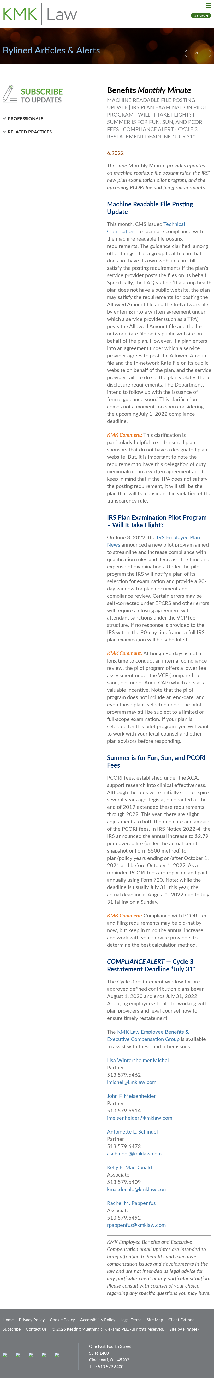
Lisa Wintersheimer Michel (138, 1060)
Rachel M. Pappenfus (131, 1203)
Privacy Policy (32, 1320)
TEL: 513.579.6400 (106, 1367)
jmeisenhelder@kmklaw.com (139, 1118)
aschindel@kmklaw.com (134, 1153)
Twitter (45, 1356)
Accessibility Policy (97, 1320)
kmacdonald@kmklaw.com (137, 1189)
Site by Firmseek (184, 1329)
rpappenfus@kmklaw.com (136, 1225)
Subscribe (12, 1329)
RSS (58, 1356)
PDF (198, 53)
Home (8, 1320)
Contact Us (36, 1329)
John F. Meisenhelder (131, 1096)
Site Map (155, 1320)
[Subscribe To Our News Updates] (45, 94)
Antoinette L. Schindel (132, 1132)
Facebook (19, 1356)
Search (201, 15)
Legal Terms (131, 1320)
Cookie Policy (62, 1320)
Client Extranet (182, 1320)
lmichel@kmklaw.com (131, 1082)
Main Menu (208, 5)
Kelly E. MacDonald (129, 1167)
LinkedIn (32, 1356)
